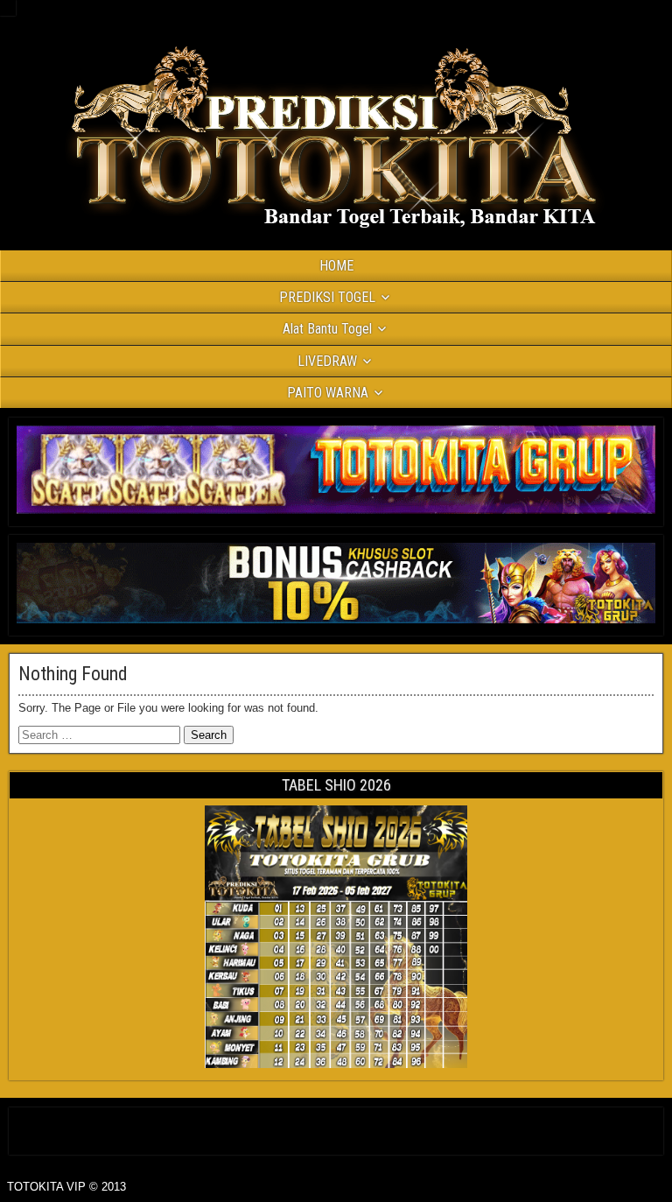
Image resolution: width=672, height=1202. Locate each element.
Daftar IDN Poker (336, 1127)
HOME (336, 265)
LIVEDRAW (327, 361)
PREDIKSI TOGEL (327, 297)
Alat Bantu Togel (327, 328)
